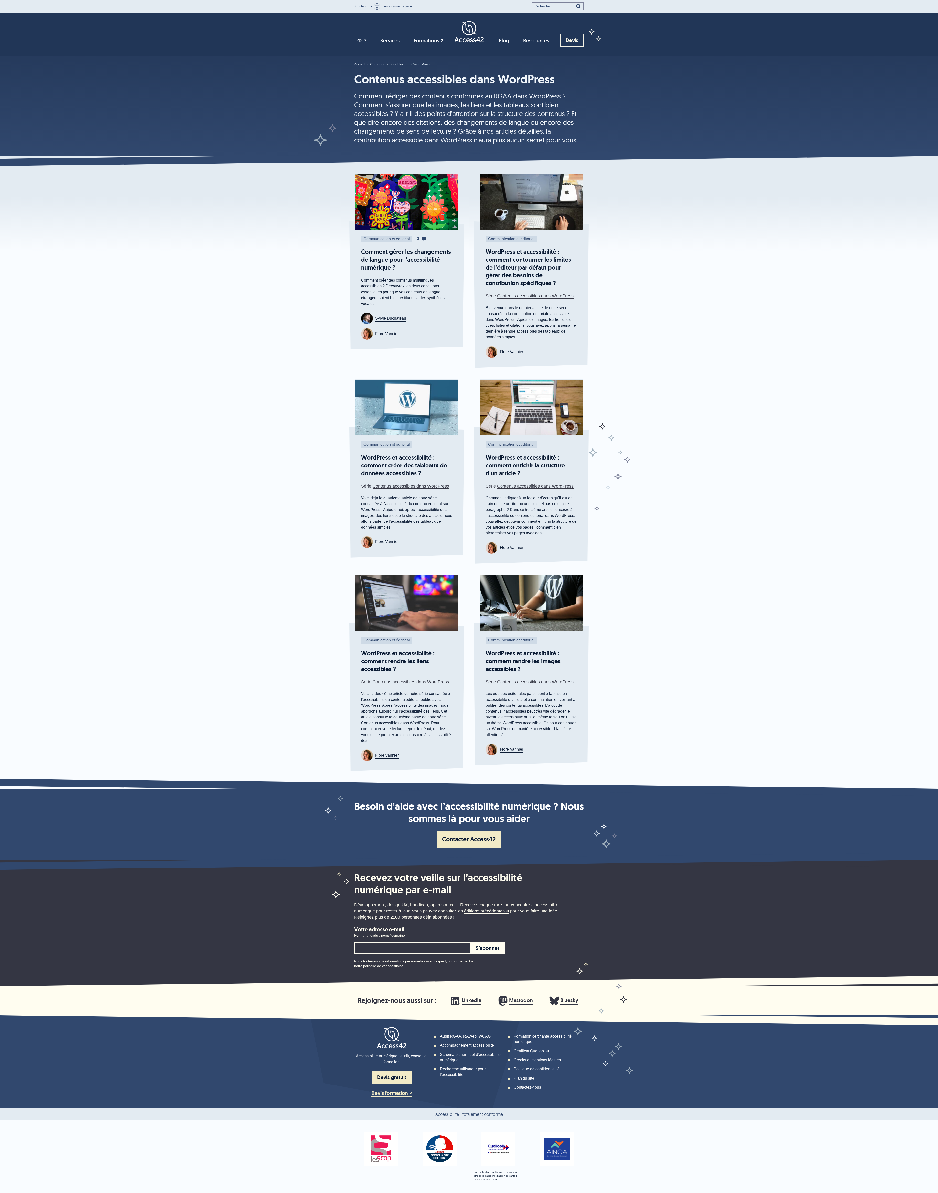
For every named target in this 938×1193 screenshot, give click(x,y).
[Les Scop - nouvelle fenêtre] (381, 1148)
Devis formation (389, 1093)
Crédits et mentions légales (537, 1060)
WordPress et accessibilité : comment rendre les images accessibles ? (523, 661)
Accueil (359, 64)
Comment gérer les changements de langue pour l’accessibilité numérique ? (406, 259)
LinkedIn (471, 1000)
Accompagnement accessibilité (467, 1045)
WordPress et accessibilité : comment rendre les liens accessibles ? (398, 661)
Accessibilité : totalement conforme (469, 1114)
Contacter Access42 (469, 839)
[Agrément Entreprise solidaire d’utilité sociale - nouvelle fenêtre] (439, 1148)
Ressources (536, 40)
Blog (504, 40)
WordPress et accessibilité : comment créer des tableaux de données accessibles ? (404, 465)
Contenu (361, 6)
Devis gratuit (391, 1077)
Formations (426, 40)
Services (390, 40)
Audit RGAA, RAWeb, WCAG (465, 1036)
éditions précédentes (484, 911)
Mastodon (521, 1000)
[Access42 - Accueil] (469, 31)
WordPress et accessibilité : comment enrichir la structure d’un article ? (525, 465)
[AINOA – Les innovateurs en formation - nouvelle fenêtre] (557, 1148)
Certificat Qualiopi (529, 1051)
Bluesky (569, 1000)
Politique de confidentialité (537, 1069)
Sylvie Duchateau (390, 318)
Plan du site (524, 1078)
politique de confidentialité (383, 966)
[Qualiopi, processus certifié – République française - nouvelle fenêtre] (498, 1148)
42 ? (361, 40)
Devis (572, 40)
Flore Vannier (387, 334)
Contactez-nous (527, 1087)
